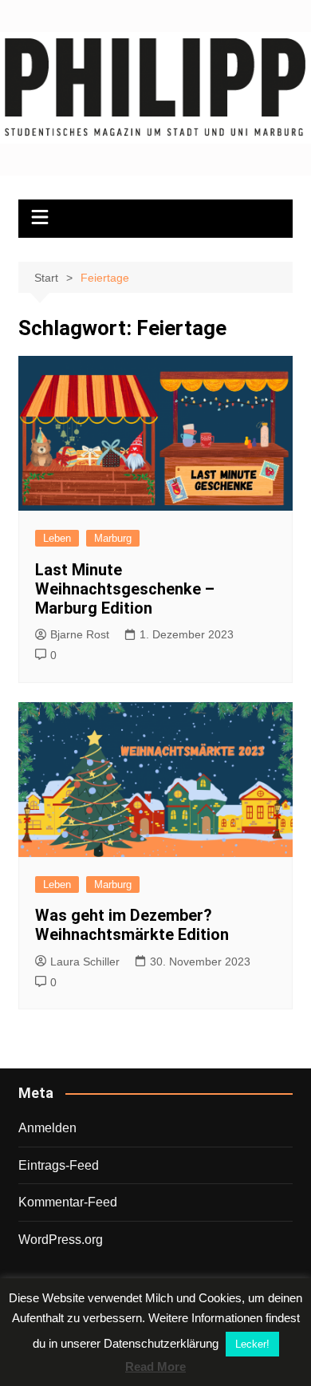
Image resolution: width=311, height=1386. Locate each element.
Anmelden (47, 1128)
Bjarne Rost (79, 634)
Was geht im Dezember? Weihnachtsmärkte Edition (132, 925)
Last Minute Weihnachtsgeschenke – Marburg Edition (125, 589)
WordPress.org (60, 1239)
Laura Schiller (85, 961)
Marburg (113, 538)
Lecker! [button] (252, 1344)
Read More (155, 1366)
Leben (57, 538)
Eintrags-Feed (58, 1165)
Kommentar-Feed (67, 1202)
